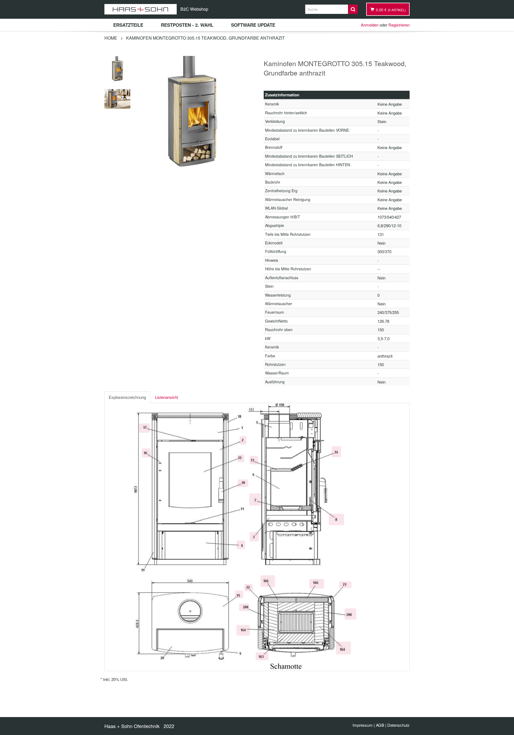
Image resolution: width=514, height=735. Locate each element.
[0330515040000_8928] (117, 98)
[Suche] (353, 9)
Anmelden (370, 25)
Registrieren (399, 25)
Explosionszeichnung (127, 397)
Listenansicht (166, 397)
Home (110, 38)
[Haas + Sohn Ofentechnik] (140, 9)
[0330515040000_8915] (117, 68)
